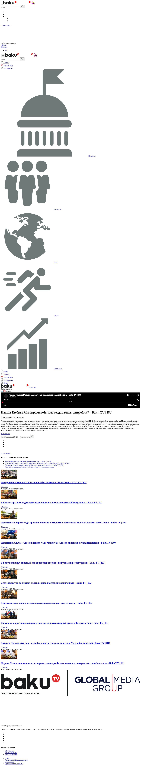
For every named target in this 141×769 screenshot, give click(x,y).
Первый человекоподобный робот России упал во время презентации (29, 467)
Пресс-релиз (9, 762)
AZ (6, 50)
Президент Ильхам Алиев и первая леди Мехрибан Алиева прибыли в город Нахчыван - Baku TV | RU (58, 542)
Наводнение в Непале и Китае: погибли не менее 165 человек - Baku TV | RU (43, 482)
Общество (32, 387)
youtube (8, 391)
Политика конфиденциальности (16, 760)
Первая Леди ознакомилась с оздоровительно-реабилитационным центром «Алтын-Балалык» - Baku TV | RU (62, 663)
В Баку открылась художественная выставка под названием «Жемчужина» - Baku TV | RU (51, 502)
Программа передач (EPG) (14, 764)
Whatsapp (4, 45)
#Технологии (5, 434)
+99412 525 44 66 (11, 755)
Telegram (4, 47)
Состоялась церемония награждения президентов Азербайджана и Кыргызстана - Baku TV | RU (54, 623)
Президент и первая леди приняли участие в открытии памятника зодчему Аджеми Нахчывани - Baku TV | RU (63, 522)
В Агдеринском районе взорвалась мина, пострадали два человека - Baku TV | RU (46, 603)
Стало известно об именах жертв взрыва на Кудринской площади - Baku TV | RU (46, 582)
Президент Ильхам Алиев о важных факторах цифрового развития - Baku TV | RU (34, 465)
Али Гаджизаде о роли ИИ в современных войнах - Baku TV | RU (28, 461)
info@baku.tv (9, 751)
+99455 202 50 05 (11, 753)
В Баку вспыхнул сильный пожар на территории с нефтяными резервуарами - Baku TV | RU (52, 562)
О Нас (7, 758)
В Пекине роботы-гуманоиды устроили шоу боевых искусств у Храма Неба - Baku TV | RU (37, 463)
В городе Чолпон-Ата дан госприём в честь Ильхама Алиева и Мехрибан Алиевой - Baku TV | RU (55, 643)
